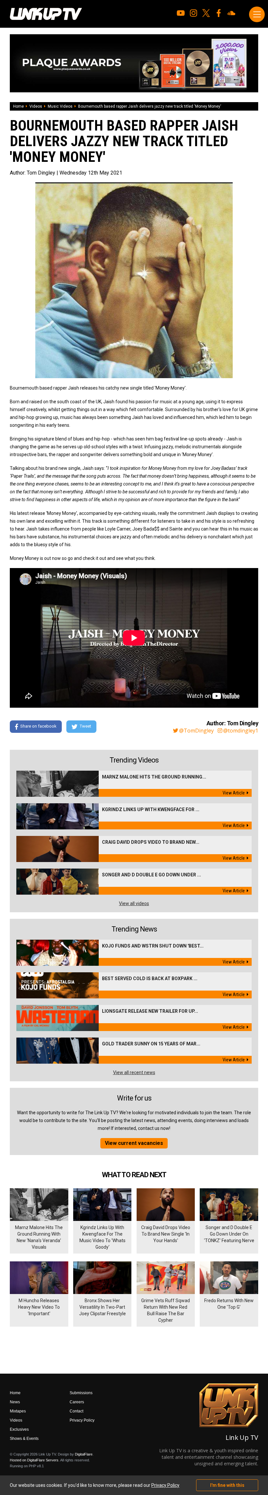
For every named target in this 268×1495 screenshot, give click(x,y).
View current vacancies (134, 1143)
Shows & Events (24, 1438)
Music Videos (60, 106)
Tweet (85, 726)
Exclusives (19, 1429)
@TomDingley (196, 730)
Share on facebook (38, 726)
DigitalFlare (83, 1454)
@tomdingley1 (240, 730)
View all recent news (134, 1072)
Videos (35, 106)
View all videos (134, 903)
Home (18, 106)
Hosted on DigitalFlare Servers (34, 1460)
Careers (77, 1402)
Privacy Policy (82, 1420)
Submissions (81, 1393)
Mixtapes (18, 1411)
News (15, 1402)
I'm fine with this (227, 1485)
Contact (76, 1411)
